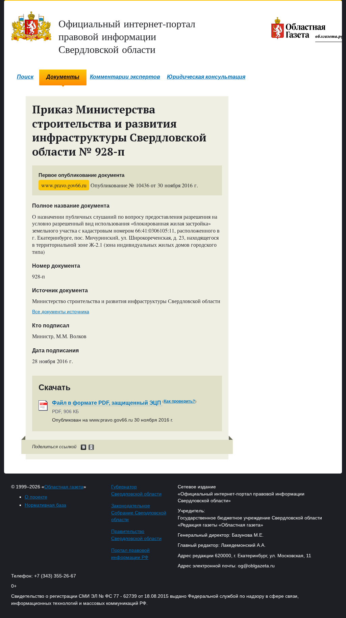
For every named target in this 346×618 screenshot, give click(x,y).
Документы (62, 77)
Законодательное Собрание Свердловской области (138, 512)
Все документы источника (60, 311)
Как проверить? (179, 401)
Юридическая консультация (206, 77)
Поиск (25, 77)
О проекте (36, 497)
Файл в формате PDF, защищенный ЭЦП (107, 403)
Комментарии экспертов (125, 77)
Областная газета (63, 486)
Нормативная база (45, 505)
